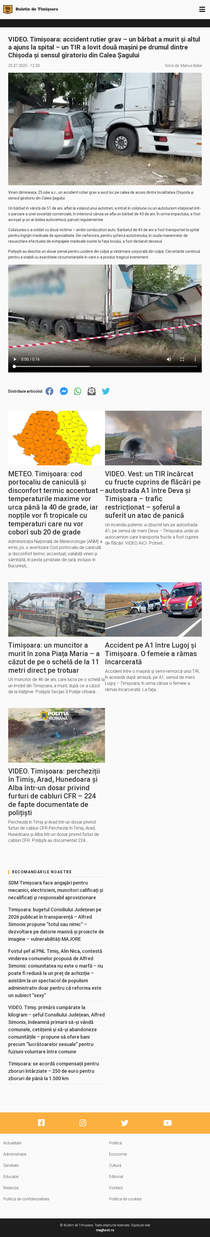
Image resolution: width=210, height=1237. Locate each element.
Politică (115, 1143)
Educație (10, 1176)
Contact (116, 1188)
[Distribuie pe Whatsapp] (77, 391)
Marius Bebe (191, 65)
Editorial (116, 1176)
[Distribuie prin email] (92, 391)
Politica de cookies (125, 1199)
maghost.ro (105, 1230)
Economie (118, 1154)
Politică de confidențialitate (26, 1199)
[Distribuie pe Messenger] (64, 391)
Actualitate (12, 1143)
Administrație (14, 1154)
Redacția (11, 1188)
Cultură (115, 1165)
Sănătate (11, 1165)
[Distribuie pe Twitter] (106, 391)
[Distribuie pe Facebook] (49, 391)
